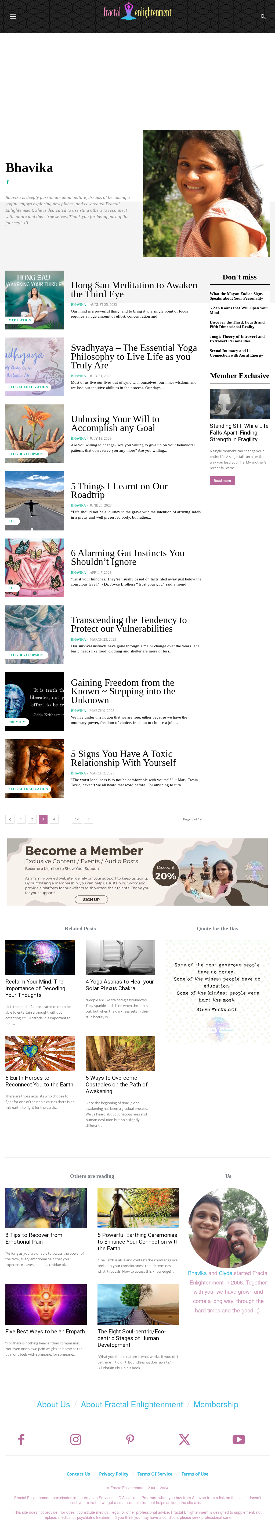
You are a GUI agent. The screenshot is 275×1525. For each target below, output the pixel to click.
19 (77, 819)
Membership (216, 1404)
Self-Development (27, 454)
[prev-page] (10, 819)
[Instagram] (76, 1440)
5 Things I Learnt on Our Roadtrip (119, 490)
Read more (222, 481)
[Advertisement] (137, 73)
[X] (184, 1440)
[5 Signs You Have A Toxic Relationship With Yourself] (34, 768)
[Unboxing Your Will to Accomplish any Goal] (34, 433)
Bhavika (78, 305)
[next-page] (88, 819)
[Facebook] (7, 181)
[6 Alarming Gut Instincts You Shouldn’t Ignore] (34, 568)
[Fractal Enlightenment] (137, 10)
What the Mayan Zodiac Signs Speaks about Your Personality (236, 296)
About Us (53, 1404)
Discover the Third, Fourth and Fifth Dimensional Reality (237, 324)
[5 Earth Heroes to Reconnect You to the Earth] (40, 1053)
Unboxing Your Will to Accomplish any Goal (115, 423)
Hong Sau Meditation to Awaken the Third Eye (134, 289)
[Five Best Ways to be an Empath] (46, 1304)
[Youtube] (239, 1440)
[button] (263, 16)
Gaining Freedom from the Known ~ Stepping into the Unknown (123, 691)
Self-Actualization (28, 387)
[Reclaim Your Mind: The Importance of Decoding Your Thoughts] (40, 957)
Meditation (20, 320)
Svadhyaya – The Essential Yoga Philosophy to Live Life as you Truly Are (134, 356)
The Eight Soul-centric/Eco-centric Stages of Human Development (131, 1338)
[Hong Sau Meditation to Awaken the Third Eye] (34, 300)
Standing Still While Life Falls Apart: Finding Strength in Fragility (239, 433)
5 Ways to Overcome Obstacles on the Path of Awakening (117, 1085)
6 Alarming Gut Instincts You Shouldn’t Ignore (127, 557)
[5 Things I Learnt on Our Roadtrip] (34, 500)
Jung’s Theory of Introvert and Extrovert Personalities (237, 338)
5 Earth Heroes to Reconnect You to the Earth (39, 1081)
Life (13, 521)
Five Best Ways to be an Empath (45, 1331)
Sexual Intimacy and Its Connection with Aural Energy (236, 353)
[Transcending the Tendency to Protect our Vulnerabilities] (34, 634)
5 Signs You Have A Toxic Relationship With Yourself (123, 758)
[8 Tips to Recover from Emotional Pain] (46, 1208)
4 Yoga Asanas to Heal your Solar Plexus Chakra (120, 985)
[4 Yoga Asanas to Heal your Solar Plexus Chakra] (120, 957)
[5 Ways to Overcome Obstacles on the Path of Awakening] (120, 1053)
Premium (17, 722)
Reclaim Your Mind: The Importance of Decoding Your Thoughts (35, 988)
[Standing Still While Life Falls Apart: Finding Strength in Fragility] (240, 404)
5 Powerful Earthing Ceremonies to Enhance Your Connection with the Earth (138, 1242)
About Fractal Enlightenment (132, 1404)
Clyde (225, 1273)
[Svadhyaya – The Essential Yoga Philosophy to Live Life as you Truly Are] (34, 367)
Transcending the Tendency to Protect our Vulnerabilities (129, 624)
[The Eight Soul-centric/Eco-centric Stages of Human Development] (138, 1304)
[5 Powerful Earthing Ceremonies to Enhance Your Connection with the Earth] (138, 1208)
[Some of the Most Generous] (218, 992)
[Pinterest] (130, 1440)
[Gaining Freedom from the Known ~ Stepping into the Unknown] (34, 701)
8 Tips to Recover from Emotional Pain (33, 1238)
